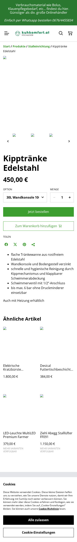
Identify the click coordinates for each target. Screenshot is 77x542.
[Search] (61, 33)
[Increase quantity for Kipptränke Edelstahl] (70, 197)
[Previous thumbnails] (8, 141)
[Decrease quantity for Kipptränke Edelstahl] (54, 197)
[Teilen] (33, 244)
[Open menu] (6, 33)
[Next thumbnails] (69, 141)
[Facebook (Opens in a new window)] (6, 244)
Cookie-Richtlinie (49, 508)
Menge (54, 189)
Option (7, 189)
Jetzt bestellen (38, 211)
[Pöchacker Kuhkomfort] (33, 33)
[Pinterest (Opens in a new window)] (24, 244)
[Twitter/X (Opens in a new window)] (15, 244)
